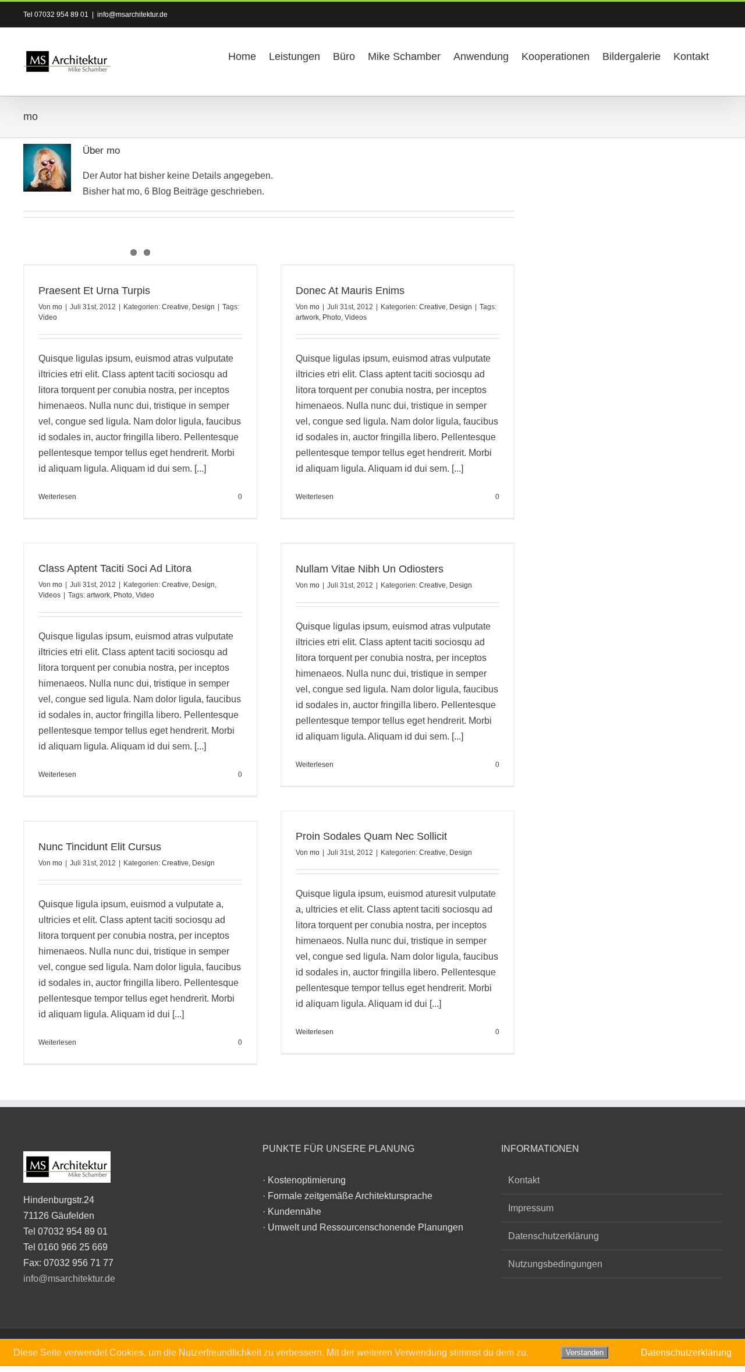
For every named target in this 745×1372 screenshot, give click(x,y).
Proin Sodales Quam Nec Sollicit (371, 836)
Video (47, 317)
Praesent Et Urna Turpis (94, 290)
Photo (331, 317)
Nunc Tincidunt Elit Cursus (99, 847)
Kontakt (524, 1180)
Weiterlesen (57, 497)
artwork (307, 317)
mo (57, 307)
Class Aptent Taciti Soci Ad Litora (114, 568)
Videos (356, 317)
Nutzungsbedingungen (555, 1264)
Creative (175, 307)
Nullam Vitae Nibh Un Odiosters (370, 569)
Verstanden (585, 1352)
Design (203, 307)
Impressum (531, 1208)
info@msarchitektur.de (132, 14)
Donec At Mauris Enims (350, 290)
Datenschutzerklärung (553, 1236)
